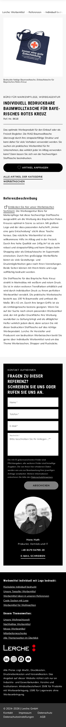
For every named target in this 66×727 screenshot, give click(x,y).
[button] (6, 659)
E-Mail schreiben (33, 555)
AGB (42, 716)
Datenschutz (45, 712)
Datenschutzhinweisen (42, 477)
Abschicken (41, 485)
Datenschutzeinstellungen (18, 716)
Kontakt (8, 712)
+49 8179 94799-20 (33, 549)
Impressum (25, 712)
